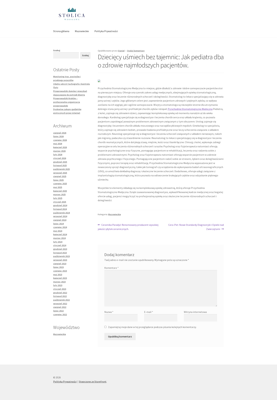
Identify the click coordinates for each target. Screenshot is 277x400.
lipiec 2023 (58, 267)
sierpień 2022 (59, 307)
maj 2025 (57, 187)
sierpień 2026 (59, 132)
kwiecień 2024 (60, 234)
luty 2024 (57, 241)
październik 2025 (61, 169)
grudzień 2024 (60, 205)
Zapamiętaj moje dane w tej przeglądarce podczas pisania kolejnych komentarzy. (152, 327)
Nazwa (108, 312)
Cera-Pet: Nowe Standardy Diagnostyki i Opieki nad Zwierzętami (196, 227)
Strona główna (61, 31)
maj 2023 (57, 274)
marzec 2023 (59, 281)
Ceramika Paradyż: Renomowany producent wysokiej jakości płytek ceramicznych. (128, 227)
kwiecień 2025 (60, 190)
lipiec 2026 (58, 136)
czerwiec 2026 (60, 140)
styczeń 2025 (59, 201)
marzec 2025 (59, 194)
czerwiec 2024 (60, 227)
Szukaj (56, 50)
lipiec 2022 (58, 310)
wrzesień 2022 (60, 303)
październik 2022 (61, 299)
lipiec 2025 (58, 180)
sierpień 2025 (59, 176)
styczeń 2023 (59, 289)
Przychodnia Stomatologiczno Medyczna (190, 109)
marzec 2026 (59, 151)
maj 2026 (57, 143)
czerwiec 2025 (60, 183)
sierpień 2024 (59, 220)
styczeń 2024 (59, 245)
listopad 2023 (60, 252)
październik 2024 (61, 212)
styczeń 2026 (59, 158)
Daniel (121, 50)
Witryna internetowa (195, 312)
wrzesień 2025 (60, 172)
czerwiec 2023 (60, 270)
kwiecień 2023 (60, 278)
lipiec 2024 (58, 223)
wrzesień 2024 (60, 216)
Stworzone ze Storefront (92, 381)
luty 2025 (57, 198)
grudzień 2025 (60, 161)
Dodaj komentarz (136, 50)
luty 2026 (57, 154)
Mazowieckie (82, 31)
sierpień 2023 (59, 263)
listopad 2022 (60, 296)
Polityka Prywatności (106, 31)
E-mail (148, 312)
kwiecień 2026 (60, 147)
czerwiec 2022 (60, 314)
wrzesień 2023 (60, 259)
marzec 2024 (59, 238)
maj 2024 (57, 230)
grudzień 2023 (60, 249)
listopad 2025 (60, 165)
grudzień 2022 (60, 292)
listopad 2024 (60, 209)
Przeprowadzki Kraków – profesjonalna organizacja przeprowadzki (66, 102)
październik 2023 (61, 256)
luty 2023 (57, 285)
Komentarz (111, 267)
